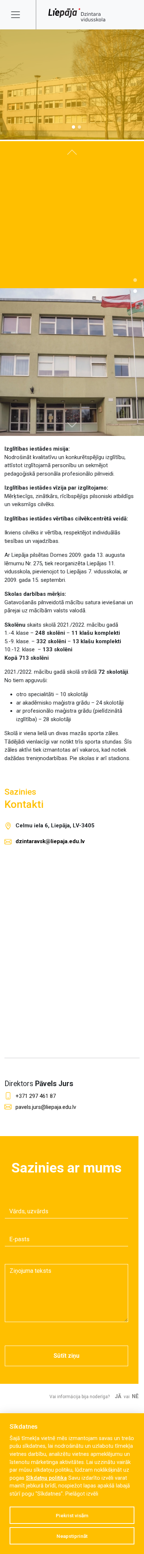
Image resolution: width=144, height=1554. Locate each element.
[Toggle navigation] (20, 14)
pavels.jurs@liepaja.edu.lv (46, 1107)
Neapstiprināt (72, 1536)
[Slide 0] (73, 127)
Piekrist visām (72, 1515)
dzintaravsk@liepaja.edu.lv (50, 841)
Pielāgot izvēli (81, 1494)
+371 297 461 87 (36, 1096)
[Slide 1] (79, 127)
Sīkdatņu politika (46, 1478)
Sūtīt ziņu (66, 1355)
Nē (135, 1396)
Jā (118, 1396)
